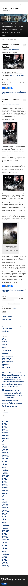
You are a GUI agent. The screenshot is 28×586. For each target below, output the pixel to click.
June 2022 (4, 498)
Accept (4, 583)
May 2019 (4, 547)
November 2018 (5, 556)
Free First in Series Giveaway (8, 333)
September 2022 (5, 493)
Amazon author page (13, 29)
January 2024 (5, 469)
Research (4, 352)
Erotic (20, 379)
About (7, 23)
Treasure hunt (20, 92)
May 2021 (4, 518)
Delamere (8, 377)
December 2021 (5, 507)
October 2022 (5, 492)
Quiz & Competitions (6, 350)
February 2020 (5, 537)
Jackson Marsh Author (11, 8)
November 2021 (5, 508)
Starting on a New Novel (7, 330)
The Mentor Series (6, 362)
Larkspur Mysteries (10, 387)
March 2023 (4, 484)
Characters (16, 372)
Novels (7, 91)
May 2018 (4, 559)
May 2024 (4, 463)
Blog (3, 23)
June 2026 (4, 424)
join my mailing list (8, 281)
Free (9, 381)
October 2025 (5, 437)
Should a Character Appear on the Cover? (11, 327)
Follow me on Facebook (7, 316)
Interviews (4, 341)
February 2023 (5, 486)
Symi (11, 400)
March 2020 (4, 536)
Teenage (11, 92)
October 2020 (5, 528)
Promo (16, 395)
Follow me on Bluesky (6, 318)
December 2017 (5, 565)
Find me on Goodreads (6, 319)
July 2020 (4, 533)
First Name (4, 298)
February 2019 (5, 551)
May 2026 (4, 426)
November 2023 (5, 472)
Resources (15, 397)
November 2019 (5, 540)
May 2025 (4, 444)
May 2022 (4, 499)
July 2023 (4, 478)
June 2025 (4, 443)
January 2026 (5, 432)
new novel (14, 389)
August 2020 (5, 531)
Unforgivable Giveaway (7, 328)
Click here (14, 308)
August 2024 (5, 458)
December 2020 (5, 525)
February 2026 (5, 430)
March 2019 (4, 550)
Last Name (21, 298)
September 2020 (5, 530)
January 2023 (5, 487)
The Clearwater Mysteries (7, 356)
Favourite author (5, 412)
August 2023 (5, 476)
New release (5, 393)
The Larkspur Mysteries (7, 361)
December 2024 (5, 452)
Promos (20, 395)
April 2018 (4, 560)
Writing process (9, 406)
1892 (3, 372)
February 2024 (5, 467)
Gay (13, 91)
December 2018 (5, 554)
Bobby (18, 32)
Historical (13, 383)
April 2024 (4, 464)
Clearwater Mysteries (15, 23)
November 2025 (5, 435)
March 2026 (4, 429)
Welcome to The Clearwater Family (9, 26)
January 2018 (5, 563)
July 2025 (4, 441)
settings (16, 581)
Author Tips (13, 32)
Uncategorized (5, 364)
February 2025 (5, 449)
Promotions (4, 349)
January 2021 (5, 524)
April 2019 (4, 548)
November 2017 (5, 566)
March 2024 (4, 466)
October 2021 (5, 510)
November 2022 (5, 490)
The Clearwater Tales (6, 358)
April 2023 (4, 482)
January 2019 (5, 553)
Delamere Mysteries (7, 379)
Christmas (21, 373)
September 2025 (5, 438)
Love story (17, 91)
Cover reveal (23, 375)
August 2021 (5, 513)
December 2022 (5, 489)
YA (23, 290)
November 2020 (5, 527)
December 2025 (5, 434)
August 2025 (5, 440)
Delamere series (15, 379)
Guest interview (5, 384)
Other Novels (20, 26)
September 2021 (5, 511)
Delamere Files (16, 377)
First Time (15, 289)
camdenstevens (15, 49)
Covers (3, 377)
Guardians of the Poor (20, 381)
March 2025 (4, 447)
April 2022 (4, 501)
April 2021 (4, 519)
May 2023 (4, 481)
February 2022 (5, 504)
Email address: (5, 303)
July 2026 (4, 423)
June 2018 (4, 557)
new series (4, 344)
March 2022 (4, 502)
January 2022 (5, 505)
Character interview (9, 372)
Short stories (5, 353)
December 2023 (5, 470)
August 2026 (5, 421)
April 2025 (4, 446)
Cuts (3, 338)
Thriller (15, 92)
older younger (6, 395)
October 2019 (5, 542)
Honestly (4, 35)
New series (14, 393)
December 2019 (5, 539)
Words (17, 403)
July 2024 (4, 460)
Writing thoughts (6, 367)
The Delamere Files (6, 359)
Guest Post (4, 339)
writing (20, 403)
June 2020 (4, 534)
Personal (4, 347)
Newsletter (4, 29)
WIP (3, 365)
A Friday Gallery (5, 331)
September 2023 (5, 475)
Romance (7, 92)
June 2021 (4, 516)
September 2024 (5, 457)
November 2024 (5, 453)
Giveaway (14, 381)
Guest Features (5, 32)
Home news (20, 384)
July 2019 (4, 544)
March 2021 (4, 521)
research (10, 398)
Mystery (21, 91)
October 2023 (5, 473)
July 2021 (4, 515)
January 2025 (5, 450)
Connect (20, 29)
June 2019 (4, 545)
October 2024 (5, 455)
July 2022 (4, 496)
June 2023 (4, 479)
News (10, 393)
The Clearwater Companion (8, 355)
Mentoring (4, 343)
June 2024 (4, 461)
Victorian (12, 403)
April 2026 (4, 427)
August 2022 (5, 495)
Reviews (19, 397)
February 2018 (5, 562)
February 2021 (5, 522)
